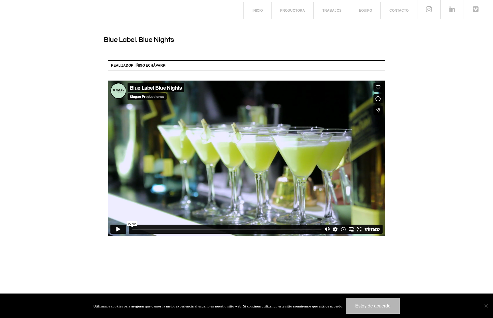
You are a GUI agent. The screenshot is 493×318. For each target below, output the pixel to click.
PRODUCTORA (292, 11)
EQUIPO (365, 11)
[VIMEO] (475, 9)
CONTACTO (399, 11)
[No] (486, 306)
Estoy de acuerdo (373, 305)
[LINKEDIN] (452, 9)
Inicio (257, 11)
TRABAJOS (332, 11)
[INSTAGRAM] (429, 9)
